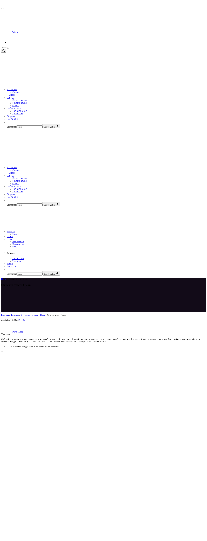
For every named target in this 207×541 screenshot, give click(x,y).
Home (4, 279)
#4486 (22, 320)
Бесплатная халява (29, 315)
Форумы (15, 315)
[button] (8, 122)
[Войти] (12, 42)
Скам (42, 315)
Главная (5, 315)
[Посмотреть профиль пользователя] (60, 346)
